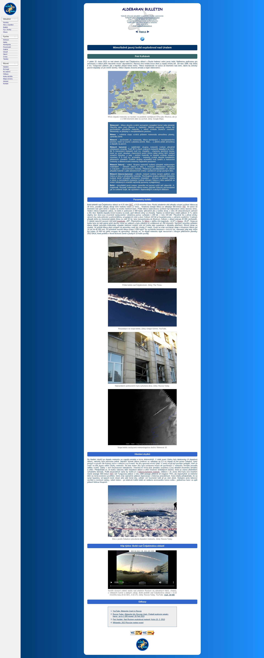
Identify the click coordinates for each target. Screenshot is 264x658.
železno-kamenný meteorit (149, 472)
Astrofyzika (7, 44)
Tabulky (5, 59)
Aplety (5, 42)
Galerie (5, 49)
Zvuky (5, 56)
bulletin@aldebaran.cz (144, 26)
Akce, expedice (8, 25)
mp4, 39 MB (169, 595)
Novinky (6, 22)
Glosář (5, 52)
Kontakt (5, 83)
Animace (6, 40)
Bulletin (5, 27)
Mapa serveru (8, 79)
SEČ (131, 205)
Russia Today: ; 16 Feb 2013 (140, 615)
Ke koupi (6, 69)
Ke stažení (6, 71)
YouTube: (127, 611)
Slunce (180, 221)
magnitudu (121, 221)
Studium (6, 67)
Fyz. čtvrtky (7, 29)
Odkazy (6, 74)
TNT (184, 207)
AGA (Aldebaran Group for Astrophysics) (146, 17)
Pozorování (7, 47)
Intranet (5, 81)
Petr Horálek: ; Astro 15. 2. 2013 (139, 619)
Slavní (5, 54)
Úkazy (5, 32)
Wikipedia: (128, 623)
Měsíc (147, 221)
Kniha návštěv (8, 76)
